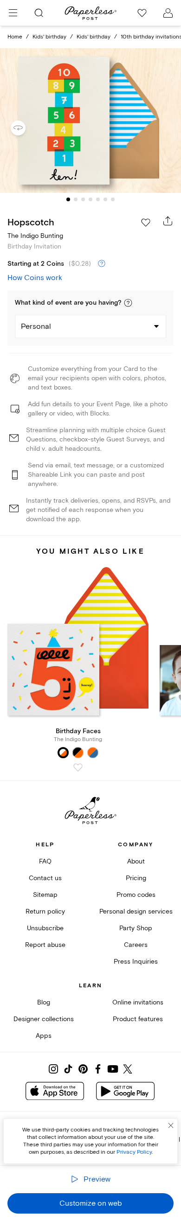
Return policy (45, 911)
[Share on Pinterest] (83, 1069)
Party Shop (135, 928)
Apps (44, 1036)
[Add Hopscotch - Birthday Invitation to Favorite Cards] (145, 222)
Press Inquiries (136, 961)
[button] (128, 302)
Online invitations (137, 1002)
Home (14, 36)
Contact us (45, 878)
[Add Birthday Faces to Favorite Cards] (78, 767)
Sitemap (45, 895)
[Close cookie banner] (170, 1125)
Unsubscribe (45, 928)
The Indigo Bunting (35, 236)
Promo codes (135, 895)
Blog (43, 1002)
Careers (136, 945)
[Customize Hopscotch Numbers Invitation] (90, 121)
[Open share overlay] (168, 220)
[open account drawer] (168, 13)
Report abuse (45, 945)
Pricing (136, 878)
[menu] (13, 13)
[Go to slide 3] (83, 199)
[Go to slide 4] (90, 199)
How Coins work (34, 277)
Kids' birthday (49, 36)
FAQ (45, 861)
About (136, 861)
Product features (138, 1019)
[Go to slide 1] (68, 199)
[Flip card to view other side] (25, 128)
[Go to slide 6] (105, 199)
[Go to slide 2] (76, 199)
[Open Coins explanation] (101, 263)
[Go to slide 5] (98, 199)
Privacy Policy (134, 1152)
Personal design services (136, 911)
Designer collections (43, 1019)
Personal (36, 326)
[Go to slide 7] (113, 199)
